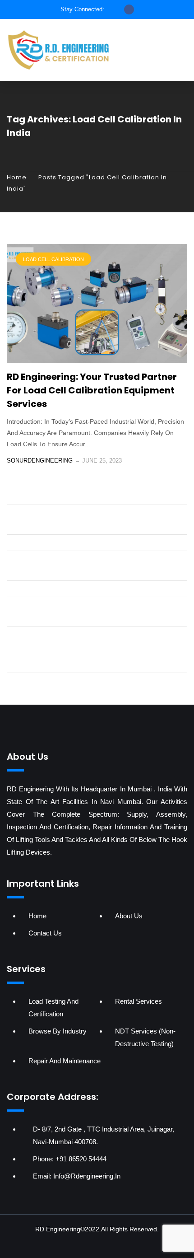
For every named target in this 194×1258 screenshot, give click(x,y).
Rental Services (138, 1001)
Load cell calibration (53, 259)
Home (17, 177)
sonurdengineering (40, 460)
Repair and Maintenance (64, 1061)
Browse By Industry (57, 1031)
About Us (129, 916)
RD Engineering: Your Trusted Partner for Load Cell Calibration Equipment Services (92, 390)
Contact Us (45, 933)
